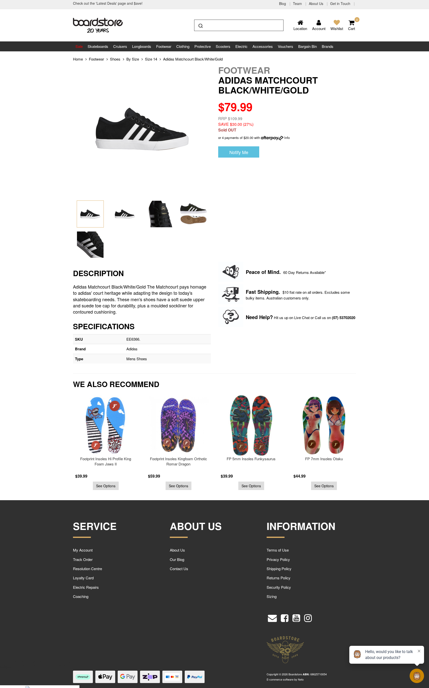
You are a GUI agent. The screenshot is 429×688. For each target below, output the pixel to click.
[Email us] (272, 617)
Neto (301, 679)
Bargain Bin (307, 46)
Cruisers (120, 46)
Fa (248, 291)
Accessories (262, 46)
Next (367, 445)
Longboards (141, 46)
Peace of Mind (262, 271)
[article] (111, 442)
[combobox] (239, 25)
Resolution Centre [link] (87, 568)
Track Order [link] (83, 559)
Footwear (163, 46)
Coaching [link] (80, 596)
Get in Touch (340, 3)
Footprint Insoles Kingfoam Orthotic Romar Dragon (111, 461)
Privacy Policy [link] (278, 559)
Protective (202, 46)
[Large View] (90, 214)
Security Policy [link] (279, 587)
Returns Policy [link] (278, 577)
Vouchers (285, 46)
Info (287, 137)
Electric (241, 46)
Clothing (182, 46)
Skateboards (98, 46)
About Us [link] (177, 550)
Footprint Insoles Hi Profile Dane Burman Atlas (329, 461)
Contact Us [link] (179, 568)
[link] (284, 617)
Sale (79, 46)
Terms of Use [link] (278, 550)
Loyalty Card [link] (83, 577)
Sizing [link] (272, 596)
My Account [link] (83, 550)
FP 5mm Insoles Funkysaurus (183, 458)
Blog (283, 3)
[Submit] (200, 24)
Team (298, 3)
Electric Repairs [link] (86, 587)
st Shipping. (265, 291)
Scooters (223, 46)
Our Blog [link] (177, 559)
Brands (327, 46)
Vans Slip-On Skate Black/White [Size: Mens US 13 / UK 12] (40, 667)
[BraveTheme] (98, 24)
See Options (111, 485)
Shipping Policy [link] (279, 568)
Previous (61, 445)
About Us (316, 3)
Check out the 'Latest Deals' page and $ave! (108, 3)
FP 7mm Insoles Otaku (257, 458)
